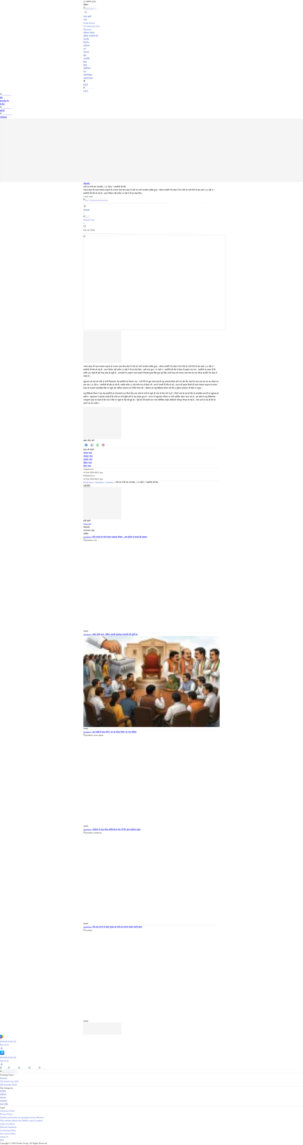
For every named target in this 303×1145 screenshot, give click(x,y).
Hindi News (88, 482)
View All (87, 524)
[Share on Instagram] (103, 445)
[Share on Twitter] (92, 445)
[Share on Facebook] (86, 445)
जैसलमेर (86, 183)
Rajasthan (99, 482)
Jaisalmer (110, 482)
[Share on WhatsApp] (97, 445)
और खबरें (86, 486)
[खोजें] (85, 12)
